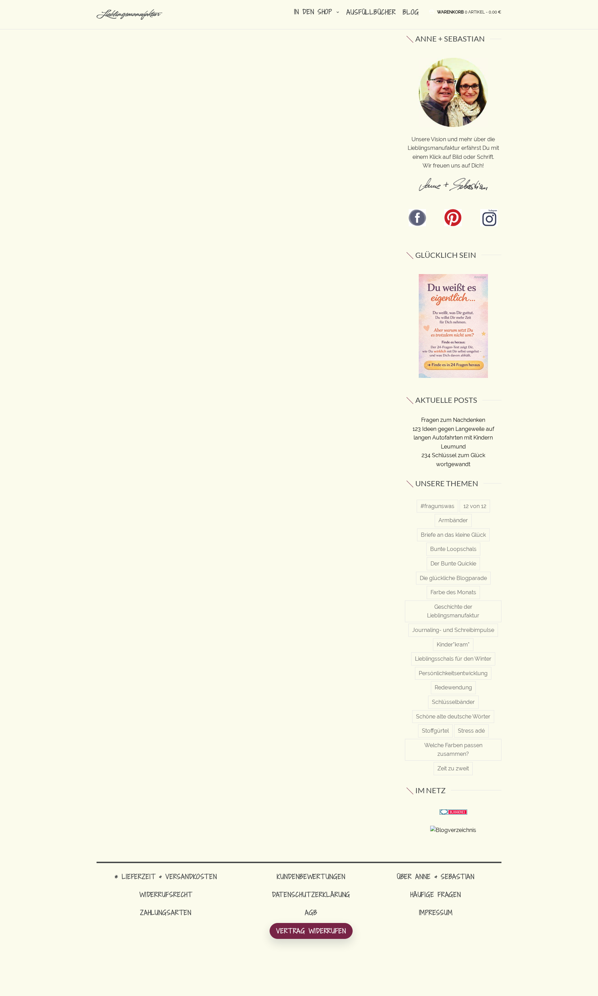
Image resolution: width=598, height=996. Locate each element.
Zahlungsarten (165, 912)
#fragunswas (437, 506)
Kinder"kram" (453, 644)
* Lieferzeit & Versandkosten (166, 876)
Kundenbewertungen (311, 876)
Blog (411, 12)
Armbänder (453, 520)
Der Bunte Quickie (453, 563)
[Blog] (453, 829)
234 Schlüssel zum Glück (453, 455)
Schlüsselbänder (453, 702)
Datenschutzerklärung (311, 894)
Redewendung (453, 687)
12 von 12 (474, 506)
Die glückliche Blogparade (453, 578)
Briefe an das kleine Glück (453, 535)
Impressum (436, 912)
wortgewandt (453, 464)
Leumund (453, 446)
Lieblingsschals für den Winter (453, 658)
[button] (469, 11)
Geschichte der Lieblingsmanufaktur (453, 611)
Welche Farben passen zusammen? (453, 750)
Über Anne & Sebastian (435, 876)
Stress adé (471, 730)
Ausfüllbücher (371, 12)
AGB (311, 912)
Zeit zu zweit (453, 768)
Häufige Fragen (435, 894)
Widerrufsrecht (165, 894)
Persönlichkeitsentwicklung (453, 673)
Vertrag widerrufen (311, 930)
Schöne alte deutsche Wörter (453, 716)
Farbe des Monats (453, 592)
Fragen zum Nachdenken (453, 420)
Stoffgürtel (435, 730)
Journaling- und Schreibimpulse (453, 630)
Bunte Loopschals (453, 549)
